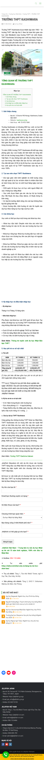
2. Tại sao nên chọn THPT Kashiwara (16, 99)
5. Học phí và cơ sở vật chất (13, 105)
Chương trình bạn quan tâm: (13, 514)
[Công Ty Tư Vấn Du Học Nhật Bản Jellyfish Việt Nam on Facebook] (3, 744)
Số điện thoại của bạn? (11, 505)
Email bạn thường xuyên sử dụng (15, 496)
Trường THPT (26, 14)
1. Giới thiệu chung (10, 97)
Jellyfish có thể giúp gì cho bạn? (15, 532)
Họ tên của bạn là (9, 487)
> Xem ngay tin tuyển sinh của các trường (22, 758)
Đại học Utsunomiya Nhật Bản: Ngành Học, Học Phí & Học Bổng (23, 611)
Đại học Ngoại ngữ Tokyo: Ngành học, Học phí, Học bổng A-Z (22, 622)
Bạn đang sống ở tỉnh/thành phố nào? (17, 523)
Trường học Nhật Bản (15, 14)
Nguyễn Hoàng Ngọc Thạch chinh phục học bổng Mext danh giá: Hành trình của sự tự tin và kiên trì (24, 604)
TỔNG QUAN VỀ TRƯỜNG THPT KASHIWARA (17, 94)
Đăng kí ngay (7, 542)
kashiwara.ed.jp (22, 120)
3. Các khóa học (10, 101)
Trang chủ (5, 14)
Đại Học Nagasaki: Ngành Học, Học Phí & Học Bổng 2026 (22, 597)
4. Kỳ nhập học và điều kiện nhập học (16, 103)
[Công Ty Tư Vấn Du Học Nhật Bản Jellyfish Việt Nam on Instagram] (10, 744)
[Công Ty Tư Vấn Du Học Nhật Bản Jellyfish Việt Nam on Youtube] (6, 744)
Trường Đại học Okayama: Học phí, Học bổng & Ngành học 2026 (23, 616)
